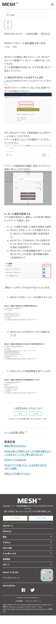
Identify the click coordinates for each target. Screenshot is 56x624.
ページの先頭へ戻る (14, 432)
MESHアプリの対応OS (15, 459)
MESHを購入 (15, 518)
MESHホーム (8, 525)
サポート (6, 564)
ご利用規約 (19, 601)
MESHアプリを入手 (10, 572)
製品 (4, 537)
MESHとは (7, 531)
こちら (7, 80)
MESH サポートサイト (13, 33)
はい (20, 413)
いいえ (35, 413)
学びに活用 (7, 548)
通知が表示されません (15, 445)
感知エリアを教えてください (17, 473)
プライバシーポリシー (32, 601)
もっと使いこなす (9, 553)
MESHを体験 (41, 518)
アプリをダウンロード (11, 577)
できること (7, 542)
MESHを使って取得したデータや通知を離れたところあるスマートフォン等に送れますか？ (27, 453)
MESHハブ (45, 33)
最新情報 (6, 559)
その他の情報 (32, 33)
